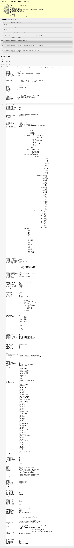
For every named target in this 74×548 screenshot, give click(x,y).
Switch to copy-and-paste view (11, 19)
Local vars (5, 24)
